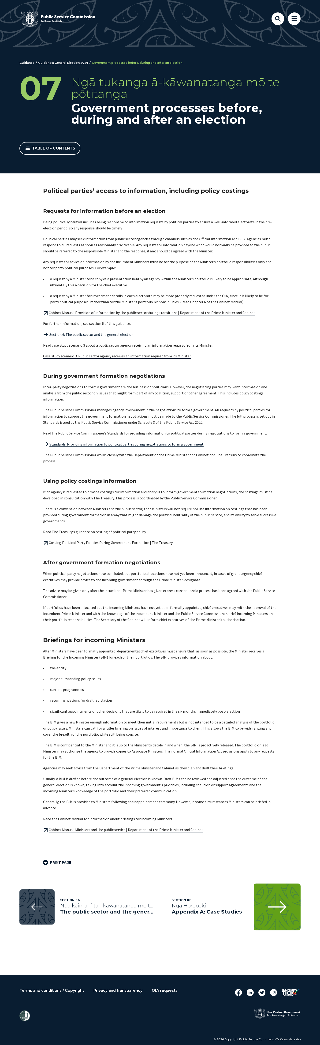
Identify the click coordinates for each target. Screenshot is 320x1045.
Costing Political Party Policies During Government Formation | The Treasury (111, 542)
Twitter (261, 992)
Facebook (238, 992)
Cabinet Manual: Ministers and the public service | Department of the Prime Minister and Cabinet (126, 829)
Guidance (26, 62)
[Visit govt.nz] (277, 1013)
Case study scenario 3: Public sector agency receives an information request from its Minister (117, 356)
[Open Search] (278, 18)
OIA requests (165, 991)
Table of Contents (53, 148)
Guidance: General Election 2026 (63, 62)
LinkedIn (250, 992)
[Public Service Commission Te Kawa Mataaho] (61, 18)
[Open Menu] (294, 18)
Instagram (273, 992)
